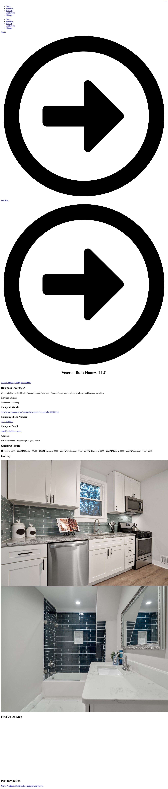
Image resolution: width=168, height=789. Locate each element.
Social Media (26, 383)
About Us (10, 21)
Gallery (17, 383)
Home (8, 19)
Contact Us (10, 26)
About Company (7, 383)
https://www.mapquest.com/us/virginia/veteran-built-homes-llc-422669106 (30, 412)
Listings (9, 28)
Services (9, 24)
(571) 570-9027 (7, 422)
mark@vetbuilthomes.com (11, 431)
